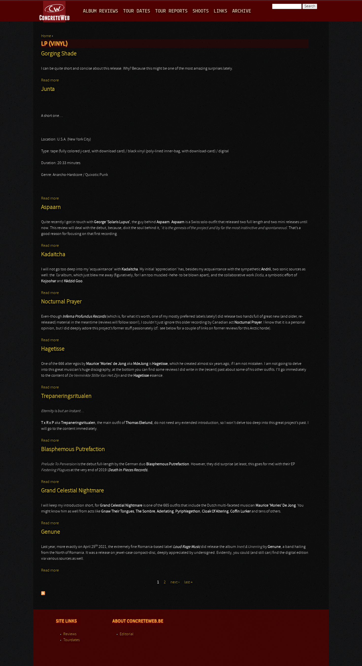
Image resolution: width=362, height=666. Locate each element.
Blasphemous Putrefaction (73, 449)
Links (220, 11)
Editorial (126, 634)
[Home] (54, 11)
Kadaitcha (53, 255)
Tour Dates (136, 11)
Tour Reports (171, 11)
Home (46, 36)
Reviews (69, 634)
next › (175, 582)
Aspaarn (51, 207)
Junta (48, 89)
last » (188, 582)
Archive (241, 11)
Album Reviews (100, 11)
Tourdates (71, 640)
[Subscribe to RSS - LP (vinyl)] (43, 594)
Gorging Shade (59, 54)
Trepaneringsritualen (66, 396)
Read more (50, 80)
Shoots (201, 11)
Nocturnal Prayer (61, 302)
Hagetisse (53, 349)
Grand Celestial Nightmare (72, 491)
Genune (50, 532)
